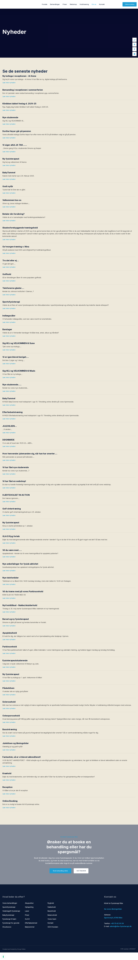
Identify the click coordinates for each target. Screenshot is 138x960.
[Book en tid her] (134, 54)
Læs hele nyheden (8, 83)
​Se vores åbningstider (113, 909)
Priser (65, 4)
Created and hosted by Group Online (13, 949)
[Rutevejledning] (134, 44)
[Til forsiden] (7, 4)
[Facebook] (134, 49)
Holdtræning (84, 4)
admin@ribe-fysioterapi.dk (121, 926)
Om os (94, 4)
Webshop (73, 4)
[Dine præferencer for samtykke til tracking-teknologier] (3, 956)
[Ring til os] (134, 40)
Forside (44, 4)
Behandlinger (55, 4)
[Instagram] (113, 932)
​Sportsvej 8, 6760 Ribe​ (113, 918)
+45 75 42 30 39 (117, 923)
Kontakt (102, 4)
